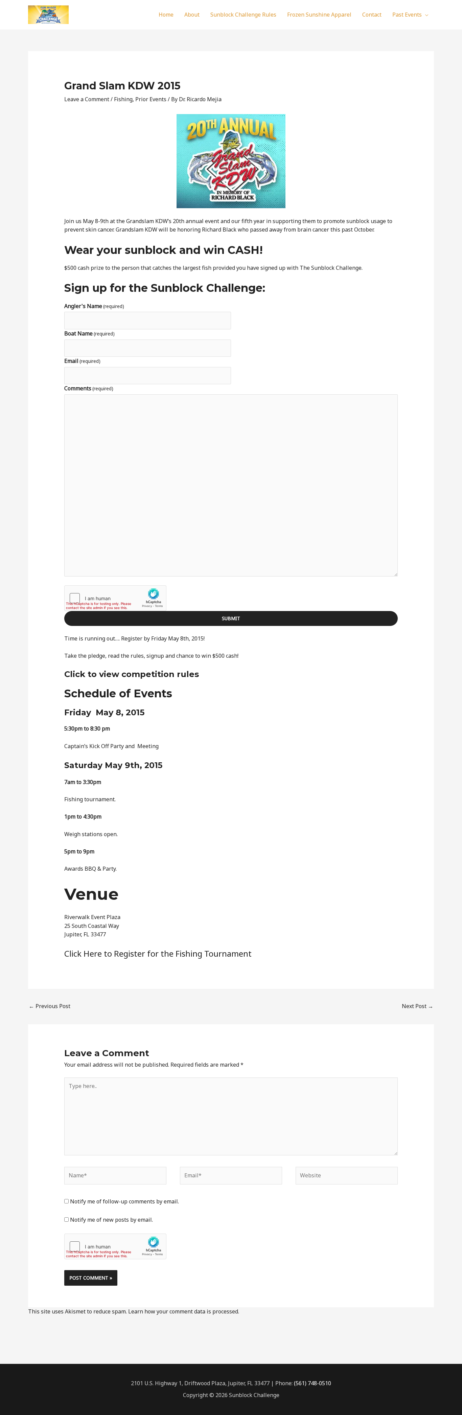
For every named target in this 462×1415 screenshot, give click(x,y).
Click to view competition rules (131, 674)
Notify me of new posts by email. (111, 1219)
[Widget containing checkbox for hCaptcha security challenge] (115, 598)
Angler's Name (94, 306)
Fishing (123, 99)
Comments (88, 388)
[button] (425, 14)
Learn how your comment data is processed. (183, 1311)
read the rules (126, 655)
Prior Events (150, 99)
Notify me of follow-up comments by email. (124, 1201)
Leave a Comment (86, 99)
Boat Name (89, 333)
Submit (231, 618)
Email (82, 361)
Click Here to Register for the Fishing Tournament (158, 953)
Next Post (417, 1006)
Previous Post (49, 1006)
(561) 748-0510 (312, 1383)
